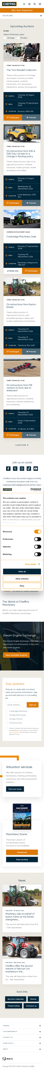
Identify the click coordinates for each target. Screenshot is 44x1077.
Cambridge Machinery (18, 711)
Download (22, 852)
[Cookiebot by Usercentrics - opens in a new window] (31, 489)
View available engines (16, 655)
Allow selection (22, 579)
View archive (22, 859)
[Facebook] (8, 468)
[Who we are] (29, 4)
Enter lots (14, 271)
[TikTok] (29, 468)
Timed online (14, 1006)
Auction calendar (16, 999)
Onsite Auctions (15, 723)
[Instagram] (22, 468)
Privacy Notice (14, 732)
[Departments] (24, 4)
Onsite (33, 999)
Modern (24, 38)
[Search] (35, 4)
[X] (15, 468)
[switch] (37, 539)
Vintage (10, 38)
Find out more (15, 789)
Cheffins (9, 4)
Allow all (22, 572)
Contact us (31, 1006)
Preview (32, 117)
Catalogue (14, 117)
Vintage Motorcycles (17, 715)
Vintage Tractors (16, 719)
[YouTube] (35, 468)
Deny (22, 586)
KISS (32, 1066)
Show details (30, 564)
